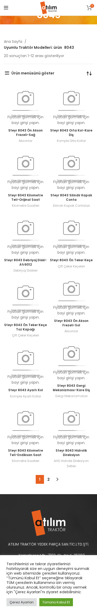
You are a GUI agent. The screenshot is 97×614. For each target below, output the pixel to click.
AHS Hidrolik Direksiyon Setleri (71, 463)
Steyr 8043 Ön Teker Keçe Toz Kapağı (25, 327)
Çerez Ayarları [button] (22, 602)
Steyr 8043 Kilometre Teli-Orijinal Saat (25, 197)
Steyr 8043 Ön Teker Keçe (71, 260)
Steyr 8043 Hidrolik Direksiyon (71, 452)
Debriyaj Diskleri (25, 270)
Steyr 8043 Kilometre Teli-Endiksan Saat (25, 452)
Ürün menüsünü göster (32, 73)
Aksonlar (25, 141)
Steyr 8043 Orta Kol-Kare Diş (71, 132)
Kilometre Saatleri (25, 205)
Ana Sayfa (13, 41)
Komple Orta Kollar (71, 141)
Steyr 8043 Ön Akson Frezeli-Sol (71, 323)
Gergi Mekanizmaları (71, 396)
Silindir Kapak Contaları (71, 205)
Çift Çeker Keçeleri (71, 266)
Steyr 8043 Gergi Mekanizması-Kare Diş (71, 387)
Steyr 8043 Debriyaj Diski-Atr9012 (25, 262)
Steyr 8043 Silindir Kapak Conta (71, 197)
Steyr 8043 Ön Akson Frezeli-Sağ (25, 132)
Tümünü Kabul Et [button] (56, 602)
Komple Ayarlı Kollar (25, 396)
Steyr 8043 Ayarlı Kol (25, 390)
